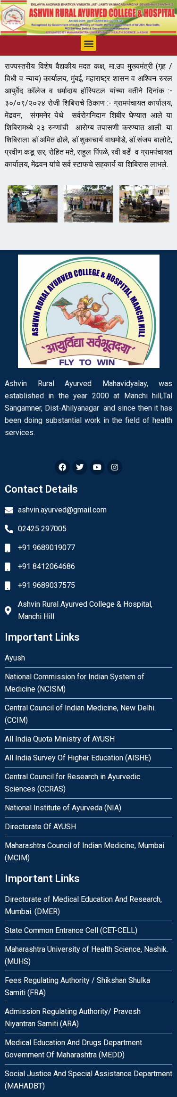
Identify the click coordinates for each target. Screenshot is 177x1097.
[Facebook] (62, 467)
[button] (88, 43)
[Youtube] (97, 467)
